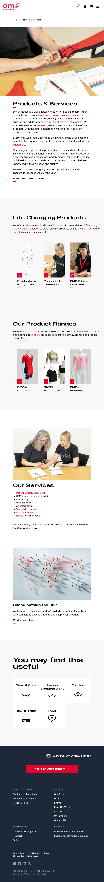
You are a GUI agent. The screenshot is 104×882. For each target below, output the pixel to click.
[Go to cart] (91, 6)
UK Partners (60, 815)
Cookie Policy (35, 853)
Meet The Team (62, 807)
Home (16, 20)
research (42, 125)
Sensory (35, 334)
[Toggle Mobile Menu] (98, 6)
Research (18, 836)
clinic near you (88, 228)
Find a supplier (23, 620)
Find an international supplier (69, 831)
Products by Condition (24, 798)
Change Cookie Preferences (25, 856)
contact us (29, 528)
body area (19, 228)
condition (34, 228)
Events (57, 802)
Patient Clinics (20, 802)
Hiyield (44, 874)
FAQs (15, 840)
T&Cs (46, 853)
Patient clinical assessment (30, 493)
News (57, 798)
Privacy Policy (19, 853)
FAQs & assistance (26, 512)
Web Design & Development (25, 874)
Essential (82, 331)
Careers (58, 811)
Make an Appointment (50, 769)
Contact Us (60, 820)
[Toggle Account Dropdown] (85, 6)
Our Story (59, 794)
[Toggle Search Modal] (78, 6)
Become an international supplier (71, 836)
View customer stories (29, 179)
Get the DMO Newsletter (72, 756)
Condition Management (25, 831)
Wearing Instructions (27, 509)
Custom (27, 331)
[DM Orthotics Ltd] (12, 6)
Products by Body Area (25, 794)
